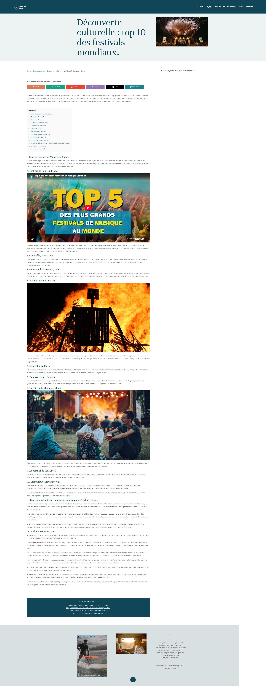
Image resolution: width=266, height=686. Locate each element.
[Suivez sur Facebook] (133, 679)
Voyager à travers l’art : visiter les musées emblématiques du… (88, 608)
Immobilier (231, 7)
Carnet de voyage (204, 7)
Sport (241, 7)
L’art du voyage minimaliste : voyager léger (88, 613)
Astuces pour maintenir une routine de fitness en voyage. (88, 605)
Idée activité (220, 7)
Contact (249, 7)
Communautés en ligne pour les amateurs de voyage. (88, 610)
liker (170, 666)
